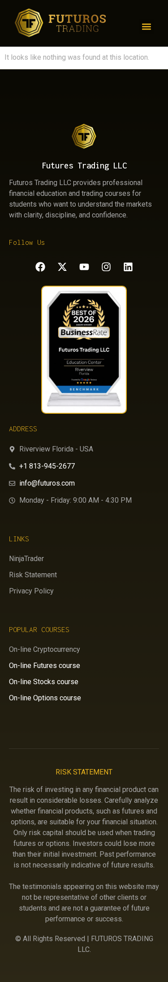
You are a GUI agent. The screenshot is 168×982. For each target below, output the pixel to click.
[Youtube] (84, 267)
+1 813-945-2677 (47, 466)
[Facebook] (40, 267)
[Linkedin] (128, 267)
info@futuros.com (47, 483)
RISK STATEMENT (84, 772)
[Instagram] (106, 267)
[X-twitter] (62, 267)
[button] (146, 26)
